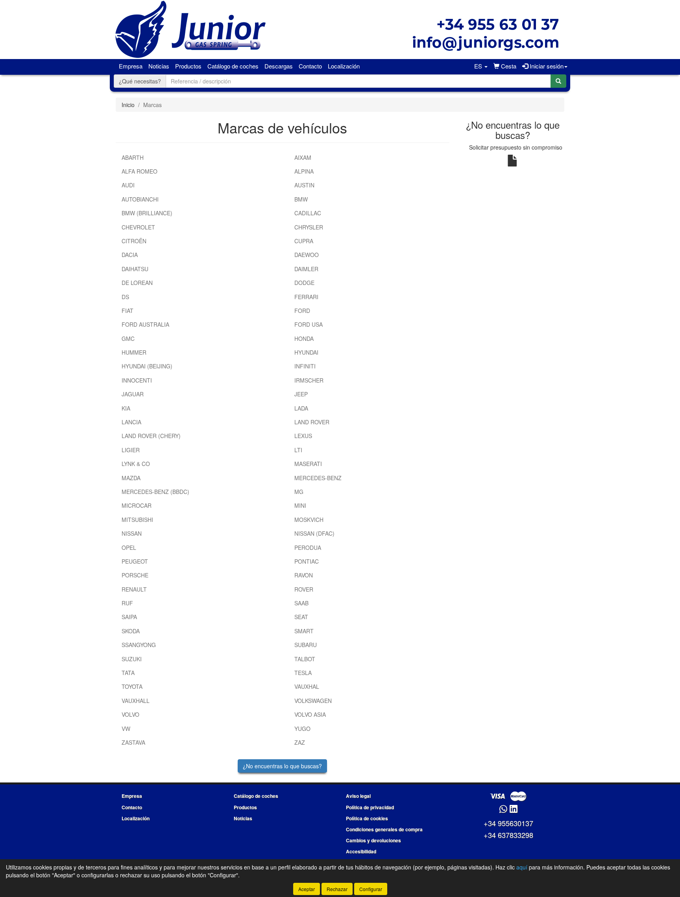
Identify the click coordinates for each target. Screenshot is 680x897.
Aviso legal (358, 795)
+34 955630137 (508, 823)
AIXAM (302, 157)
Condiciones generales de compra (384, 829)
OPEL (129, 547)
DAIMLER (306, 269)
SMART (304, 631)
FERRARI (306, 297)
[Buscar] (558, 81)
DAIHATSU (135, 269)
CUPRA (303, 241)
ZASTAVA (133, 742)
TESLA (303, 673)
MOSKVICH (308, 519)
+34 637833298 (508, 835)
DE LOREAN (137, 283)
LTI (298, 450)
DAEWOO (306, 255)
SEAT (301, 617)
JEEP (301, 394)
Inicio (128, 105)
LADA (301, 408)
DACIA (130, 255)
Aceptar (306, 889)
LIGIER (131, 450)
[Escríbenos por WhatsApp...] (503, 809)
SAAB (301, 603)
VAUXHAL (306, 686)
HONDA (304, 338)
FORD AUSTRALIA (145, 324)
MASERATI (308, 464)
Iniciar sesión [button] (546, 66)
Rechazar (337, 889)
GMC (128, 338)
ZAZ (299, 742)
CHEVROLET (138, 227)
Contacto (310, 66)
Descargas (278, 66)
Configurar (370, 889)
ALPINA (304, 171)
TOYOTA (132, 686)
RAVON (303, 575)
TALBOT (304, 659)
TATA (128, 673)
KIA (126, 408)
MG (298, 492)
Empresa (130, 66)
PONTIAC (306, 561)
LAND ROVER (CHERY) (151, 436)
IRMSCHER (308, 380)
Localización (344, 66)
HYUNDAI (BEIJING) (147, 366)
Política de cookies (367, 818)
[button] (480, 66)
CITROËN (134, 241)
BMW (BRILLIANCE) (147, 213)
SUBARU (305, 645)
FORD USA (308, 324)
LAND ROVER (311, 422)
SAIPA (129, 617)
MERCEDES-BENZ (318, 478)
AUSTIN (304, 185)
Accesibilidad (361, 851)
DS (125, 297)
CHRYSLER (308, 227)
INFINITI (305, 366)
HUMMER (134, 352)
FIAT (127, 310)
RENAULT (134, 589)
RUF (127, 603)
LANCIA (131, 422)
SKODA (131, 631)
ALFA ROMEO (139, 171)
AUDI (128, 185)
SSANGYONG (139, 645)
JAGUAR (133, 394)
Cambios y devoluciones (373, 840)
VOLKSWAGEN (313, 701)
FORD (302, 310)
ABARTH (133, 157)
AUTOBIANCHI (140, 199)
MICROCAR (137, 505)
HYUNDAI (306, 352)
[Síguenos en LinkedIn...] (514, 809)
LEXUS (303, 436)
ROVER (303, 589)
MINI (300, 505)
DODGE (304, 283)
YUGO (302, 728)
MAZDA (131, 478)
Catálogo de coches (233, 66)
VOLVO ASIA (310, 714)
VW (126, 728)
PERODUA (307, 547)
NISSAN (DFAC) (314, 533)
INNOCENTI (137, 380)
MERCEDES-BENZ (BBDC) (155, 492)
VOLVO (130, 714)
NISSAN (132, 533)
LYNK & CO (136, 464)
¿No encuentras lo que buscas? (282, 766)
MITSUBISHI (137, 519)
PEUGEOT (135, 561)
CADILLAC (307, 213)
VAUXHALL (136, 701)
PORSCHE (135, 575)
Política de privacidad (370, 807)
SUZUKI (132, 659)
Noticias (158, 66)
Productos (188, 66)
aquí (521, 867)
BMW (301, 199)
